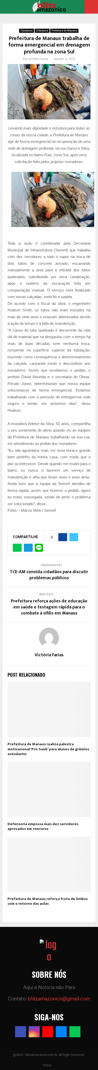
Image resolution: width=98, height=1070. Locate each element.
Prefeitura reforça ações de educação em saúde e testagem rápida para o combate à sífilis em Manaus (49, 607)
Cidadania (26, 30)
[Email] (61, 1031)
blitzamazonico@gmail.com (59, 999)
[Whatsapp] (74, 1031)
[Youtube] (47, 1031)
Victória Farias (38, 59)
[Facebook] (20, 1031)
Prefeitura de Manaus (64, 30)
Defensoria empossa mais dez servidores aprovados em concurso (43, 826)
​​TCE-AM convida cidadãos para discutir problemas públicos (49, 575)
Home (47, 1065)
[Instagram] (34, 1031)
